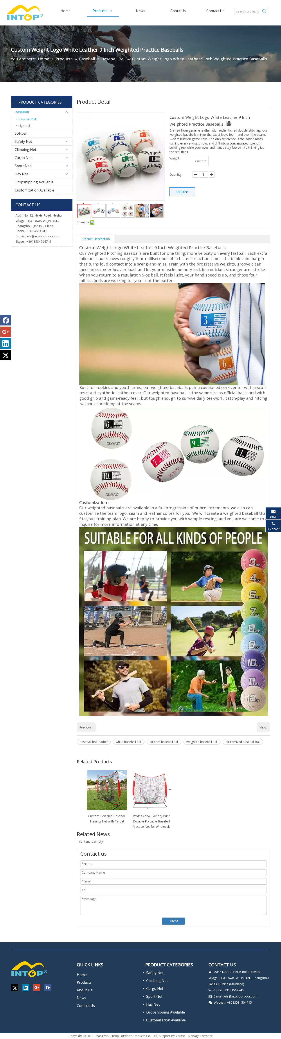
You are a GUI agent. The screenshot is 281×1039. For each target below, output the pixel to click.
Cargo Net (23, 157)
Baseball (22, 112)
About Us (84, 990)
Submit (173, 921)
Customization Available (34, 190)
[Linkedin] (5, 343)
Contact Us (86, 1005)
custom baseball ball (164, 742)
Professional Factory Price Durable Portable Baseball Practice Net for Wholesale (151, 821)
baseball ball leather (94, 742)
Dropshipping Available (34, 182)
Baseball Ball (27, 119)
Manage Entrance (200, 1036)
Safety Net (23, 141)
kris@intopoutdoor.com (43, 236)
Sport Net (23, 165)
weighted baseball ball (202, 742)
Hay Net (21, 174)
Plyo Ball (24, 126)
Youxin (180, 1036)
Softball (21, 133)
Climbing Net (25, 149)
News (81, 997)
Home (82, 974)
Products (84, 982)
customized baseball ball (242, 742)
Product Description (95, 239)
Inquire (182, 191)
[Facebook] (5, 320)
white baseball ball (129, 742)
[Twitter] (5, 355)
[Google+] (5, 332)
